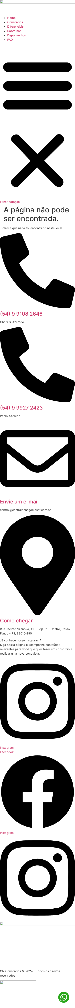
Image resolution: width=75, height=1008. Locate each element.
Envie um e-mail (19, 502)
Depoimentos (16, 35)
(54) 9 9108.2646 (21, 314)
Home (11, 18)
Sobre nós (14, 31)
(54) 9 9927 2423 (21, 408)
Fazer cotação (10, 202)
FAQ (10, 39)
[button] (37, 123)
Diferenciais (15, 26)
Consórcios (15, 22)
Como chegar (16, 620)
